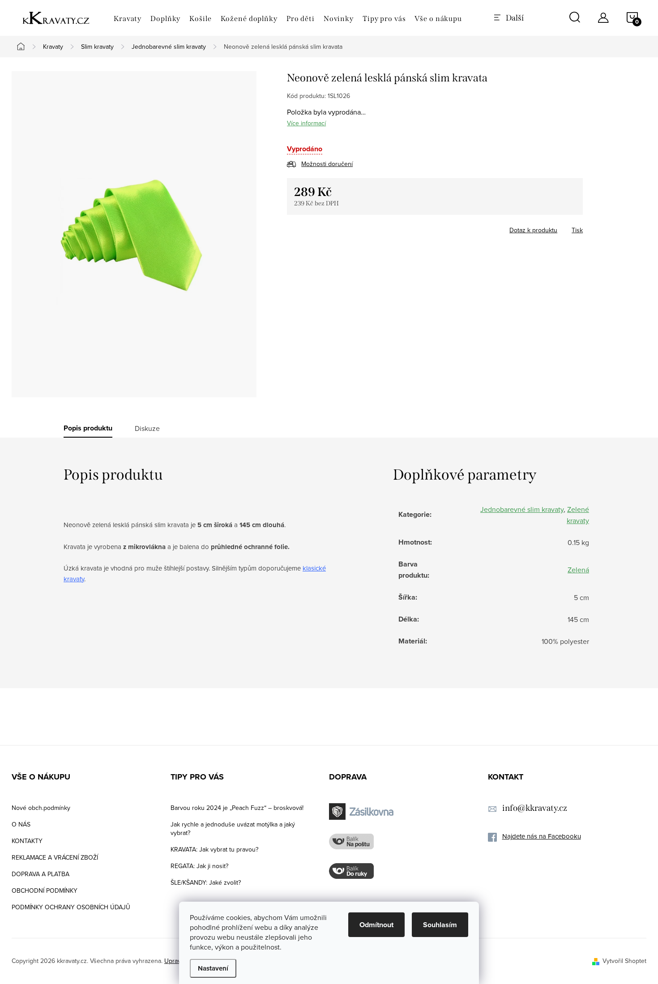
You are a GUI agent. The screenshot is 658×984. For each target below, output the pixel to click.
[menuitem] (127, 18)
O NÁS (21, 824)
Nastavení (213, 968)
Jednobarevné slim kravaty (522, 509)
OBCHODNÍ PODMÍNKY (44, 890)
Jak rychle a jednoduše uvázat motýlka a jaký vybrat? (233, 828)
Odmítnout (376, 925)
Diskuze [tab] (147, 428)
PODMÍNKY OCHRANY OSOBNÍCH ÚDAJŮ (71, 907)
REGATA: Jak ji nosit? (199, 865)
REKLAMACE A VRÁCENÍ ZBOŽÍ (55, 857)
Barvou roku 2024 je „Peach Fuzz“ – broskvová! (237, 807)
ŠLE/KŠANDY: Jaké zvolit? (206, 882)
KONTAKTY (27, 840)
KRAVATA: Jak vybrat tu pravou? (214, 849)
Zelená (578, 570)
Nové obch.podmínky (41, 807)
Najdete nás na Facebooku (541, 836)
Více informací (306, 123)
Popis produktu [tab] (88, 428)
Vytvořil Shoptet (624, 960)
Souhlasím (440, 925)
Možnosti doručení (327, 163)
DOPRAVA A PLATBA (40, 873)
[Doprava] (362, 811)
